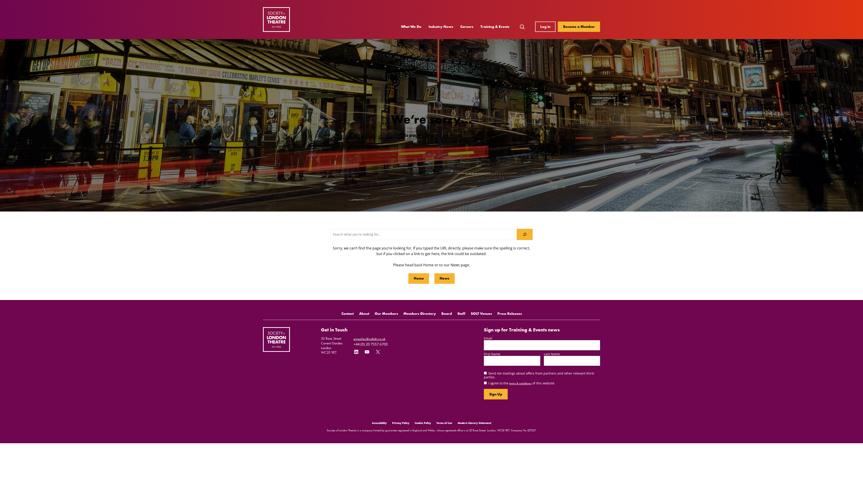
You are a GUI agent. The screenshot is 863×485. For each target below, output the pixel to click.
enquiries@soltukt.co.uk (369, 339)
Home (419, 278)
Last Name (552, 354)
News (444, 278)
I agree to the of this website (521, 383)
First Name (492, 354)
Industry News (441, 26)
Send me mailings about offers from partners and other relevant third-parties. (539, 375)
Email (488, 338)
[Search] (525, 234)
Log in (545, 26)
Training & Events (494, 26)
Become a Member (579, 26)
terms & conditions (520, 383)
